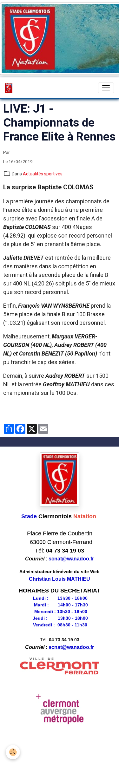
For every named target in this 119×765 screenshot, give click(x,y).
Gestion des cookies (59, 756)
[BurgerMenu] (106, 87)
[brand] (10, 88)
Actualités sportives (43, 173)
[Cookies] (13, 752)
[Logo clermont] (59, 666)
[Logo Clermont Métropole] (59, 711)
